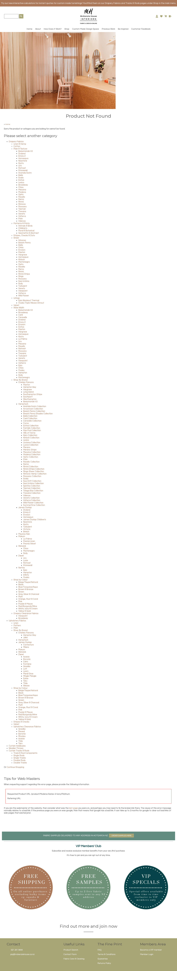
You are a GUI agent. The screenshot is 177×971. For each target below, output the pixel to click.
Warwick (22, 546)
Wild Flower (23, 296)
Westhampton (29, 399)
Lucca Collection (30, 445)
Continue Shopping (15, 767)
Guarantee (103, 959)
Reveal (21, 731)
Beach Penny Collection (34, 411)
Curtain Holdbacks (17, 746)
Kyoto (21, 163)
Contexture (28, 645)
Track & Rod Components (25, 753)
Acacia (26, 657)
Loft (25, 669)
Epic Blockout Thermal (28, 300)
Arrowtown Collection (33, 409)
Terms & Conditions (106, 954)
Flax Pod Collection (32, 430)
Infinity (26, 575)
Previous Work (108, 29)
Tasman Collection (31, 488)
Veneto (21, 214)
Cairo (25, 662)
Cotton (16, 146)
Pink (20, 601)
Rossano (22, 206)
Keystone (22, 161)
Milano (26, 647)
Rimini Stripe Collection (33, 469)
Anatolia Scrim (25, 173)
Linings (16, 298)
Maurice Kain (24, 534)
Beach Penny (24, 243)
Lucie (25, 560)
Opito (20, 194)
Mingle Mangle (29, 676)
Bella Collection (30, 416)
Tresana (22, 211)
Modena (22, 192)
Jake (25, 637)
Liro (20, 166)
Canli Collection (30, 418)
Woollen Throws (16, 748)
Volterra (22, 216)
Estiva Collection (31, 426)
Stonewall (22, 170)
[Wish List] (161, 16)
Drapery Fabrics (16, 141)
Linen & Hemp (19, 144)
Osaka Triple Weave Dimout (31, 303)
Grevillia (26, 666)
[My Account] (157, 16)
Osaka (21, 370)
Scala (20, 178)
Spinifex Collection (31, 486)
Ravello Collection (31, 462)
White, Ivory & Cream (28, 609)
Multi (20, 597)
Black (20, 584)
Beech (26, 532)
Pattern (17, 625)
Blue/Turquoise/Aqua (28, 587)
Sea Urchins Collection (33, 483)
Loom (25, 671)
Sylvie (25, 678)
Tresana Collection (31, 493)
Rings (20, 276)
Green (21, 592)
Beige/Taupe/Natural (28, 582)
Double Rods (19, 760)
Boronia (26, 659)
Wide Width (18, 308)
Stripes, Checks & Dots (24, 235)
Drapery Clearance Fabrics (25, 613)
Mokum (21, 536)
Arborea (22, 240)
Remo (21, 199)
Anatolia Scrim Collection (34, 406)
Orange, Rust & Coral (28, 599)
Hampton (22, 373)
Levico (21, 182)
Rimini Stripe (24, 274)
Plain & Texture (20, 149)
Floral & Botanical (26, 231)
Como (26, 423)
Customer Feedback (140, 29)
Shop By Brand (20, 380)
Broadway (23, 185)
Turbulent (22, 286)
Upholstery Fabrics (17, 621)
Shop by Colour (20, 580)
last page (73, 808)
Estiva (21, 180)
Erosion (21, 250)
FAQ (100, 950)
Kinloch (21, 259)
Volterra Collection (31, 500)
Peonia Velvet (29, 544)
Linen (15, 623)
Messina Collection (31, 452)
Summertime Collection (34, 505)
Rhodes (22, 736)
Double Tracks (20, 763)
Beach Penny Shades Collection (38, 414)
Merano (26, 447)
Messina (22, 190)
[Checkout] (170, 16)
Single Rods (18, 755)
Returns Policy (104, 963)
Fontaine (27, 664)
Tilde (25, 683)
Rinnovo (22, 204)
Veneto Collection (31, 498)
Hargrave (22, 255)
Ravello (21, 197)
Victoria (26, 529)
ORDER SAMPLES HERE (121, 836)
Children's (22, 228)
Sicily (20, 284)
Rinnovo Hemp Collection (34, 474)
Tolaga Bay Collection (33, 491)
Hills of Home (29, 433)
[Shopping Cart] (166, 16)
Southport (28, 397)
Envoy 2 (21, 156)
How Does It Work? (53, 29)
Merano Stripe (29, 450)
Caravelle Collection (32, 421)
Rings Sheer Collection (33, 471)
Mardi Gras (28, 674)
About (38, 29)
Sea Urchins (23, 281)
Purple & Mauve (25, 604)
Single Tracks (19, 758)
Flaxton (21, 252)
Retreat (22, 168)
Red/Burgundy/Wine (27, 606)
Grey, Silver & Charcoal (28, 594)
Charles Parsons (26, 382)
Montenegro (24, 262)
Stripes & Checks (21, 722)
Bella (20, 175)
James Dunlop (25, 507)
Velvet (16, 305)
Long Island (28, 392)
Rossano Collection (32, 476)
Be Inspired (123, 29)
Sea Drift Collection (32, 481)
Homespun (23, 158)
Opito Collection (30, 457)
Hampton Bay (29, 387)
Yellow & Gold (24, 611)
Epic (20, 365)
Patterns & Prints (21, 223)
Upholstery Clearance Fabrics (27, 727)
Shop (66, 29)
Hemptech (23, 404)
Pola (20, 219)
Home (29, 29)
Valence (22, 221)
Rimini (21, 202)
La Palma (22, 339)
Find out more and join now (88, 926)
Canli (20, 315)
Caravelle (22, 317)
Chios (20, 187)
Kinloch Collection (31, 438)
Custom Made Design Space (85, 29)
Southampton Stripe (32, 394)
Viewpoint (22, 291)
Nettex (21, 568)
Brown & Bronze (25, 589)
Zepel (21, 556)
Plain (15, 628)
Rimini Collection (30, 467)
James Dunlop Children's (34, 519)
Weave (26, 686)
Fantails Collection (31, 428)
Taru (25, 681)
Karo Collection (30, 435)
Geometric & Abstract (28, 233)
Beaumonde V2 (25, 151)
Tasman (22, 209)
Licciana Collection (31, 442)
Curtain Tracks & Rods (19, 751)
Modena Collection (31, 454)
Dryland (21, 154)
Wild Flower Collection (33, 503)
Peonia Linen (29, 541)
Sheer (16, 238)
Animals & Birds (25, 226)
